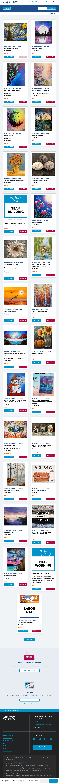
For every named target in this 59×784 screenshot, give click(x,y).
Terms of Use (9, 762)
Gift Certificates (8, 740)
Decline (44, 781)
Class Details (9, 56)
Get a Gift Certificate (29, 670)
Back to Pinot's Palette (33, 1)
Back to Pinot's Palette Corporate (13, 710)
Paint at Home (7, 751)
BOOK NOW (50, 57)
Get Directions (38, 721)
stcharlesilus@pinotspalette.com (43, 724)
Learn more (28, 781)
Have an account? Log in (29, 703)
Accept (53, 781)
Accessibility (23, 762)
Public (42, 8)
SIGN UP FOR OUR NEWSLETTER (43, 747)
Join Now (29, 700)
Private (51, 8)
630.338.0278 (38, 727)
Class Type (7, 8)
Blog (4, 748)
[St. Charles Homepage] (10, 2)
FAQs (4, 743)
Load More (29, 639)
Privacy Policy (16, 762)
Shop (4, 746)
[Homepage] (16, 718)
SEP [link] (52, 13)
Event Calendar (8, 735)
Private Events (7, 738)
